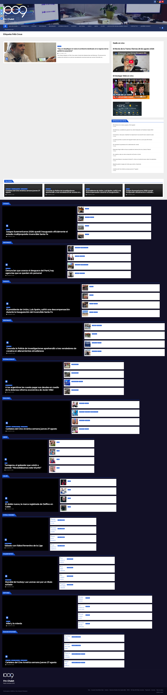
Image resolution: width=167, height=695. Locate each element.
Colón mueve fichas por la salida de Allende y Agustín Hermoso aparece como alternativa (91, 491)
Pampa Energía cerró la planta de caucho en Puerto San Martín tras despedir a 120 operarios (115, 327)
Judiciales (87, 217)
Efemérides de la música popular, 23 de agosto (124, 125)
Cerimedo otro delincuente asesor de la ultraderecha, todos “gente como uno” (91, 366)
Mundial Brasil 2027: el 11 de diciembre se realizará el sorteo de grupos (76, 522)
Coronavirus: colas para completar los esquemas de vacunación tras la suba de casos (133, 134)
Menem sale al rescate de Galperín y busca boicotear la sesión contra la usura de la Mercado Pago (100, 249)
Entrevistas (25, 26)
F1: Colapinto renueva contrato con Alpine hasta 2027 (80, 578)
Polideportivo (70, 567)
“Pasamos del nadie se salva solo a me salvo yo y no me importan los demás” (99, 413)
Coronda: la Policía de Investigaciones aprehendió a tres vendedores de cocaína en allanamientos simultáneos (63, 192)
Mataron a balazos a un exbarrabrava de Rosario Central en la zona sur (110, 344)
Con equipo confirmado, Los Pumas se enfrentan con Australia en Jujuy (85, 569)
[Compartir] (1, 18)
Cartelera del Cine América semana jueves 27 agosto (125, 169)
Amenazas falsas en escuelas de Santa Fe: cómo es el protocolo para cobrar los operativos (134, 159)
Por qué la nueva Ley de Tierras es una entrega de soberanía (101, 617)
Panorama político (84, 247)
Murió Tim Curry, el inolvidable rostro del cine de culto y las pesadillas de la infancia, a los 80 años (97, 656)
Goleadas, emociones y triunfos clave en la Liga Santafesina (73, 530)
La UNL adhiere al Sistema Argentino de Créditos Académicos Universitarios (104, 210)
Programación (9, 29)
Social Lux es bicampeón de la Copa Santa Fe (69, 539)
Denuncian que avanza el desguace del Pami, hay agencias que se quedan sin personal (29, 271)
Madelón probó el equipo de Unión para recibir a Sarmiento (127, 164)
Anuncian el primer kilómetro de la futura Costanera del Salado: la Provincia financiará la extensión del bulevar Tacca (115, 236)
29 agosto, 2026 (50, 194)
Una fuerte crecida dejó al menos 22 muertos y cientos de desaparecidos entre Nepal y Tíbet (95, 392)
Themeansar (25, 691)
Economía (77, 273)
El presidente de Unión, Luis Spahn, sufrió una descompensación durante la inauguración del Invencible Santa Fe (103, 192)
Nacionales (42, 26)
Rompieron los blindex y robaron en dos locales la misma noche (105, 305)
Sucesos (73, 26)
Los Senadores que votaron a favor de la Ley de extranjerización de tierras (105, 608)
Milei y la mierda (14, 623)
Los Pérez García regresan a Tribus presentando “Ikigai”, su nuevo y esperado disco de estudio (96, 638)
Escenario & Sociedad (16, 426)
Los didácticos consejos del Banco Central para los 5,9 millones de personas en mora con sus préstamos (102, 275)
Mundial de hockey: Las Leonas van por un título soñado (28, 583)
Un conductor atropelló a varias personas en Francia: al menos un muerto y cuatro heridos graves (96, 383)
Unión (96, 26)
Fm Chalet (8, 19)
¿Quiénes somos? (146, 26)
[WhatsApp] (1, 8)
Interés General (24, 426)
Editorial (82, 26)
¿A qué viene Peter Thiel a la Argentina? (85, 266)
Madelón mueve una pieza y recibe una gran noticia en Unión (72, 461)
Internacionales (63, 26)
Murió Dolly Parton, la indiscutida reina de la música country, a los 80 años (91, 664)
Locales (33, 26)
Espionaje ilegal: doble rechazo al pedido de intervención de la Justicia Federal (132, 149)
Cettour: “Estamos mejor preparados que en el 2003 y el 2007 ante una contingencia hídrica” (103, 431)
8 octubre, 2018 (62, 53)
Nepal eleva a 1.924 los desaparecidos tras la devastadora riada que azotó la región (92, 375)
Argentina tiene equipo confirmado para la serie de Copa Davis (83, 586)
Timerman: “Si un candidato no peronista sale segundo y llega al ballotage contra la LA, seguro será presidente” (108, 422)
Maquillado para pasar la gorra (82, 258)
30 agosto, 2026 (10, 194)
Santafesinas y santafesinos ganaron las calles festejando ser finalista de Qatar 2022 (133, 129)
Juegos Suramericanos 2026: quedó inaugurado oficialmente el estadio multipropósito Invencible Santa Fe (139, 192)
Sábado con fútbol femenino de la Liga (24, 545)
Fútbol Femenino (8, 543)
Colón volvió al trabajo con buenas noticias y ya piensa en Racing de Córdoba (87, 508)
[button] (160, 27)
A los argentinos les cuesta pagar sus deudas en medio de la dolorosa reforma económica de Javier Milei (32, 388)
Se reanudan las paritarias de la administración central (126, 144)
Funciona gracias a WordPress (9, 691)
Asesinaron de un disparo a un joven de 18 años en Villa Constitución (109, 353)
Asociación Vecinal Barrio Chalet (117, 26)
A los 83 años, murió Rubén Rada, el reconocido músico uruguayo (88, 647)
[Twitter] (1, 13)
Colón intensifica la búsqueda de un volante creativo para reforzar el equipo (87, 500)
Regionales (52, 26)
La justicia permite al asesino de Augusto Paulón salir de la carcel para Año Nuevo (132, 139)
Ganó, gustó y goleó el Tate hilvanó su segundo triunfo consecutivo (74, 444)
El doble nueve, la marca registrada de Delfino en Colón (29, 505)
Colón (103, 26)
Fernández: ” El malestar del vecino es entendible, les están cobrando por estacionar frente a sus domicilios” (107, 405)
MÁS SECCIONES (13, 26)
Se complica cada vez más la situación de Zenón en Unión (127, 154)
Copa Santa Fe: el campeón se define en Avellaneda (71, 547)
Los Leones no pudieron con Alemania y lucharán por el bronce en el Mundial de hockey (89, 561)
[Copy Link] (1, 16)
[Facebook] (1, 10)
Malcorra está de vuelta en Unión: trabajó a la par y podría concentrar (74, 470)
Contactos (134, 26)
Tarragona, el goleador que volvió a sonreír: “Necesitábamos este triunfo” (23, 466)
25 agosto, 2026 (11, 625)
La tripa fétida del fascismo (93, 600)
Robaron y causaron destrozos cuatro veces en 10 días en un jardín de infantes (109, 314)
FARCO (90, 26)
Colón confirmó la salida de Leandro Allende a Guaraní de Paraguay (85, 483)
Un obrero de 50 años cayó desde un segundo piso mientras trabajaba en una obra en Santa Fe (113, 288)
